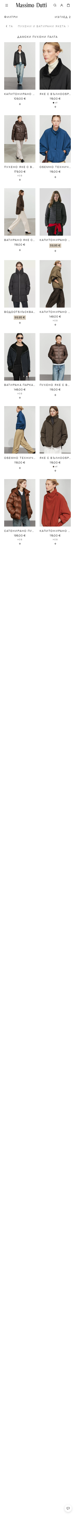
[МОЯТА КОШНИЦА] (68, 5)
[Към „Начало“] (31, 5)
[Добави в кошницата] (19, 104)
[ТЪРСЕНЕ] (55, 5)
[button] (6, 26)
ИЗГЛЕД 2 (63, 17)
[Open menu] (6, 5)
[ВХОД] (61, 5)
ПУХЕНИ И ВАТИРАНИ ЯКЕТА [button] (42, 26)
